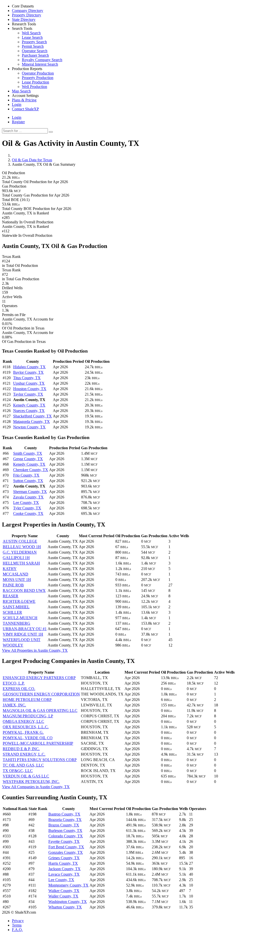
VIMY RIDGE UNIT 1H (23, 634)
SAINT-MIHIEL (16, 607)
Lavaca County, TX (64, 874)
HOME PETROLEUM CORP (27, 699)
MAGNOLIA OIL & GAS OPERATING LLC (40, 710)
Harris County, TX (63, 863)
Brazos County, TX (63, 825)
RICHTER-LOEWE (19, 601)
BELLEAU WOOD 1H (22, 547)
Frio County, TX (26, 475)
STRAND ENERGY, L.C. (24, 754)
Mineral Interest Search (40, 64)
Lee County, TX (26, 502)
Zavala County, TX (28, 497)
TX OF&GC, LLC (18, 771)
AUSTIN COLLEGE (20, 541)
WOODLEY (13, 645)
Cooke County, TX (28, 513)
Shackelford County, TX (32, 416)
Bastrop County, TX (64, 814)
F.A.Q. (17, 930)
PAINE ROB (13, 585)
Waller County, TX (63, 896)
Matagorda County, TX (31, 421)
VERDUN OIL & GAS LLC (26, 776)
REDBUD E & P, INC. (21, 749)
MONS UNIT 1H (17, 579)
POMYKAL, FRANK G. (23, 732)
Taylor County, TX (28, 394)
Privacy (18, 921)
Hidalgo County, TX (29, 367)
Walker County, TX (63, 891)
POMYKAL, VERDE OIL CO (28, 738)
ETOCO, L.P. (14, 683)
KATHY (10, 569)
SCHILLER (12, 612)
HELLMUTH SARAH (21, 563)
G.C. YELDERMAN (20, 552)
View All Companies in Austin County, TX (36, 787)
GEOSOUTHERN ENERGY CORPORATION (41, 694)
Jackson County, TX (64, 869)
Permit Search (33, 46)
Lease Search (32, 37)
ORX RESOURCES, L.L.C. (26, 727)
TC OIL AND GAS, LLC (23, 765)
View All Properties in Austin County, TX (35, 650)
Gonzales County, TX (65, 852)
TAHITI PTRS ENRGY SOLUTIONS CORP (40, 760)
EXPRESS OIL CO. (19, 689)
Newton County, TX (29, 427)
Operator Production (38, 73)
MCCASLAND (15, 574)
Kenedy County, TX (29, 405)
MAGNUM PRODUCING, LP (28, 716)
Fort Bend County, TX (66, 847)
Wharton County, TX (65, 907)
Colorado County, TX (65, 836)
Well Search (31, 33)
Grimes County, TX (64, 858)
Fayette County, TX (64, 841)
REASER (10, 596)
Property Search (34, 42)
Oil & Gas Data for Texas (32, 160)
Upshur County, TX (29, 383)
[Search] (51, 132)
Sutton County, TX (28, 481)
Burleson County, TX (65, 830)
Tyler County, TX (27, 508)
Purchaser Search (35, 55)
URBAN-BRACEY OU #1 (25, 629)
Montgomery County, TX (68, 885)
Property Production (37, 78)
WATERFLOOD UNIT (21, 640)
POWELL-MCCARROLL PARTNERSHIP (38, 743)
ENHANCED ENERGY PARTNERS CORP (39, 678)
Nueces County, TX (29, 410)
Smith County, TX (27, 453)
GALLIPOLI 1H (16, 558)
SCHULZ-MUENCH (20, 618)
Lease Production (35, 82)
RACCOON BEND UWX (24, 590)
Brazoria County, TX (65, 819)
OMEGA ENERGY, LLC (23, 721)
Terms (17, 925)
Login (16, 117)
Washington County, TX (67, 901)
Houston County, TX (29, 389)
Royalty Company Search (42, 60)
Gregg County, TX (28, 459)
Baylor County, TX (28, 372)
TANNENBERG (16, 623)
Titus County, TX (27, 378)
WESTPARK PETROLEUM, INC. (31, 781)
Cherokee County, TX (30, 470)
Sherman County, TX (30, 491)
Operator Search (34, 51)
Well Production (34, 86)
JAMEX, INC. (14, 705)
